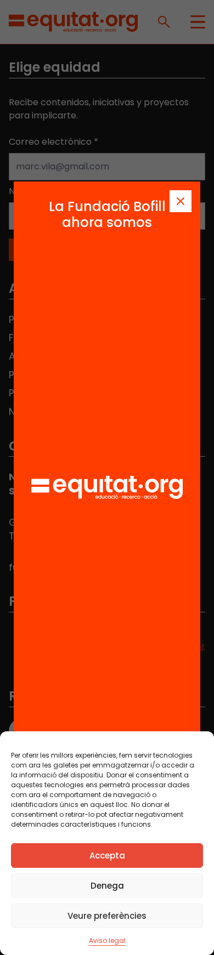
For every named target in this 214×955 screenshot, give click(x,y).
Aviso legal (107, 940)
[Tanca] (181, 201)
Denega (107, 885)
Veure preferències (107, 916)
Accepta (107, 855)
